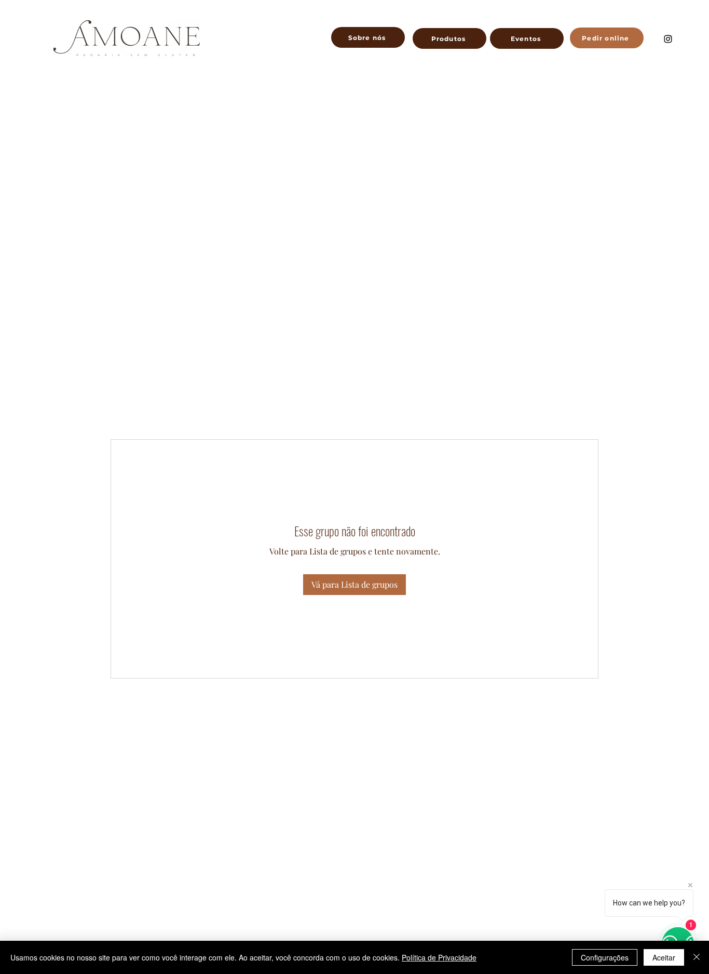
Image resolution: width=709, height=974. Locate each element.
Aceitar (663, 957)
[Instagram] (668, 39)
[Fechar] (696, 957)
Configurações (605, 957)
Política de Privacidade (439, 957)
